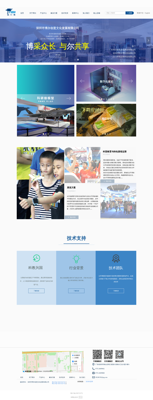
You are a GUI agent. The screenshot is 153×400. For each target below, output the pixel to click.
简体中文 (140, 13)
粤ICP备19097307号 (58, 382)
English (147, 13)
